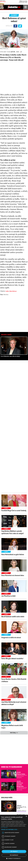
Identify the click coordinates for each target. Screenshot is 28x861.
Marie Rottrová (13, 291)
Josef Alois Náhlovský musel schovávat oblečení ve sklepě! (13, 703)
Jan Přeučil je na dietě (8, 596)
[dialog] (14, 838)
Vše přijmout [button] (14, 851)
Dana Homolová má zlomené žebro (12, 575)
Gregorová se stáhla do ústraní (11, 637)
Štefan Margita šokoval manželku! (12, 658)
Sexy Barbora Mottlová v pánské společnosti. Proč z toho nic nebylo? (12, 532)
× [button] (26, 816)
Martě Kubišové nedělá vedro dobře (12, 617)
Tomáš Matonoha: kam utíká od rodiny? (10, 356)
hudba (7, 291)
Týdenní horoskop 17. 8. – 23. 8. (22, 807)
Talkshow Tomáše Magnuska (20, 784)
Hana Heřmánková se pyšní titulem (12, 554)
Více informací (4, 827)
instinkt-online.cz (21, 810)
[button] (14, 829)
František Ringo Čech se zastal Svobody (13, 510)
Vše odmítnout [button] (14, 855)
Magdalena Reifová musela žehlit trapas (12, 727)
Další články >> (14, 732)
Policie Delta (21, 773)
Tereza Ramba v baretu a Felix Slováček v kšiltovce (13, 680)
